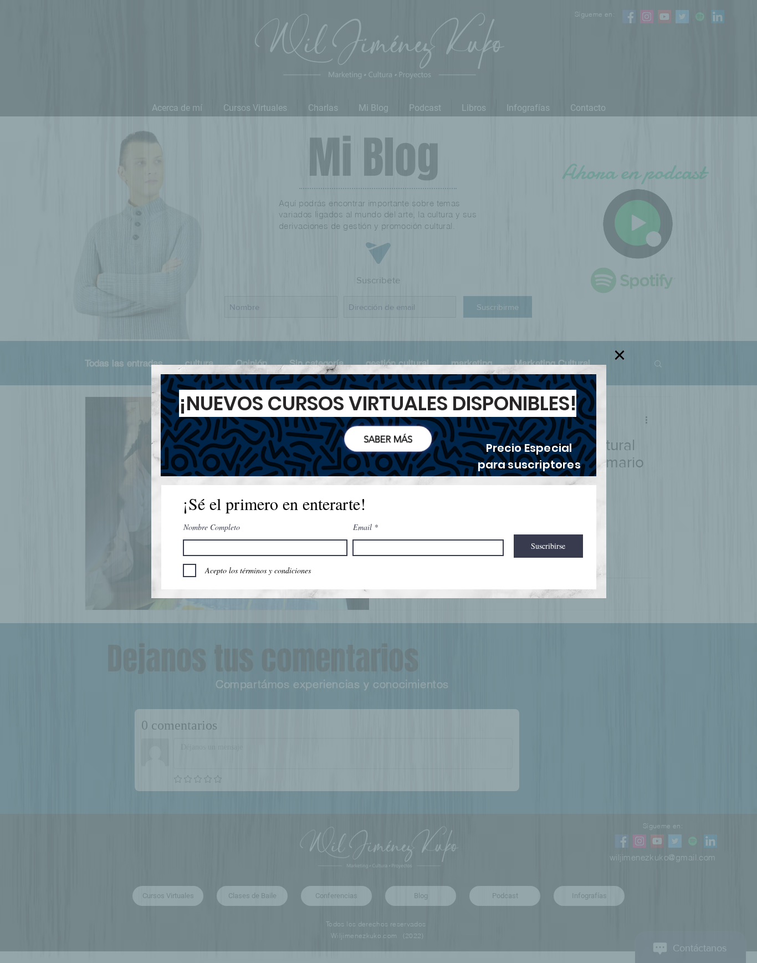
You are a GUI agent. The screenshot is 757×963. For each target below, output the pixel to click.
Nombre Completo (211, 527)
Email (362, 527)
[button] (620, 355)
